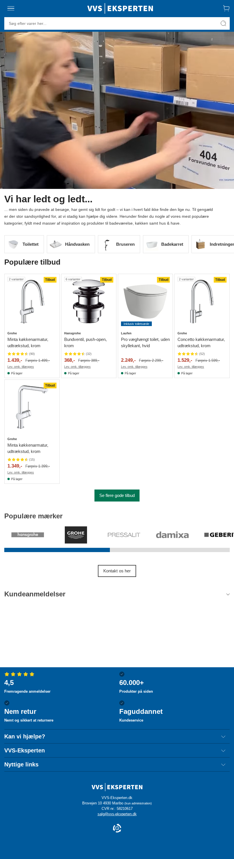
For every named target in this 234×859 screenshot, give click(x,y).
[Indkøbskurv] (226, 8)
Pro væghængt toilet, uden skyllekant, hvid (145, 342)
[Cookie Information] (117, 828)
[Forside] (120, 8)
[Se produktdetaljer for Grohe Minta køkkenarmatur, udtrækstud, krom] (32, 301)
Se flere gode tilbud (117, 495)
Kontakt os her (117, 570)
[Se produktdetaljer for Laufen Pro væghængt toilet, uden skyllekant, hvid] (145, 301)
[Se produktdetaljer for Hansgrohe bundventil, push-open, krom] (88, 301)
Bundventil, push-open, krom (85, 342)
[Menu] (10, 8)
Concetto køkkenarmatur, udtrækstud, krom (201, 342)
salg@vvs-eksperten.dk (117, 814)
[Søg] (223, 23)
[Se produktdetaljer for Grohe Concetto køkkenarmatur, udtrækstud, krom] (202, 301)
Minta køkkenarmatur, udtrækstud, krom (27, 342)
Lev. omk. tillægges (20, 366)
